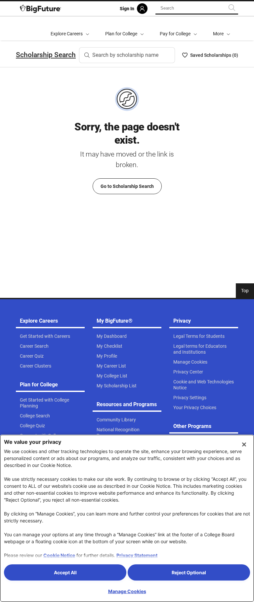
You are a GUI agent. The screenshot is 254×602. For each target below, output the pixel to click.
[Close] (244, 444)
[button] (221, 28)
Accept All (65, 572)
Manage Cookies (127, 591)
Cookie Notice (59, 555)
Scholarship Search (46, 55)
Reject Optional (189, 572)
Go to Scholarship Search (127, 186)
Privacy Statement (136, 555)
